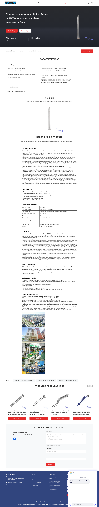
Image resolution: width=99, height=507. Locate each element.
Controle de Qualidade (36, 482)
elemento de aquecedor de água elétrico (24, 380)
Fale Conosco (35, 485)
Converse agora (25, 31)
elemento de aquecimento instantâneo (67, 380)
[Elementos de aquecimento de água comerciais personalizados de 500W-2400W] (16, 399)
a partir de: (49, 448)
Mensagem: (49, 431)
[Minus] (95, 473)
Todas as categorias (53, 489)
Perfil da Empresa (35, 477)
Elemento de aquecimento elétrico (23, 7)
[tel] (18, 439)
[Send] (95, 504)
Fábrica (33, 479)
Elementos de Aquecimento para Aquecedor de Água (55, 482)
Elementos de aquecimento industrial (55, 486)
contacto (50, 464)
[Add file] (70, 504)
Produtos (12, 7)
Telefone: (48, 456)
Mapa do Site (39, 501)
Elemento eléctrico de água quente (46, 380)
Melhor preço (11, 31)
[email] (14, 439)
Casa (7, 7)
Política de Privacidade (58, 501)
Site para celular (47, 501)
